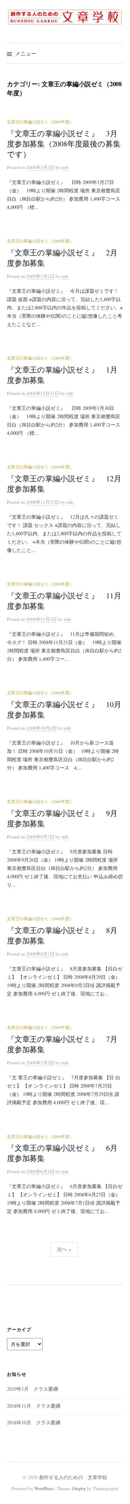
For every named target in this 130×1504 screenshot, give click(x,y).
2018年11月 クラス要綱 (33, 1405)
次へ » (64, 1249)
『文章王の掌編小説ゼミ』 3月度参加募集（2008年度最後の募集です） (63, 143)
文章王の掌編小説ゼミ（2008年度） (40, 121)
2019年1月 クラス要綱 (32, 1389)
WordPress (44, 1488)
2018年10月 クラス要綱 (33, 1422)
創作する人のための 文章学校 (73, 1477)
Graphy (79, 1488)
